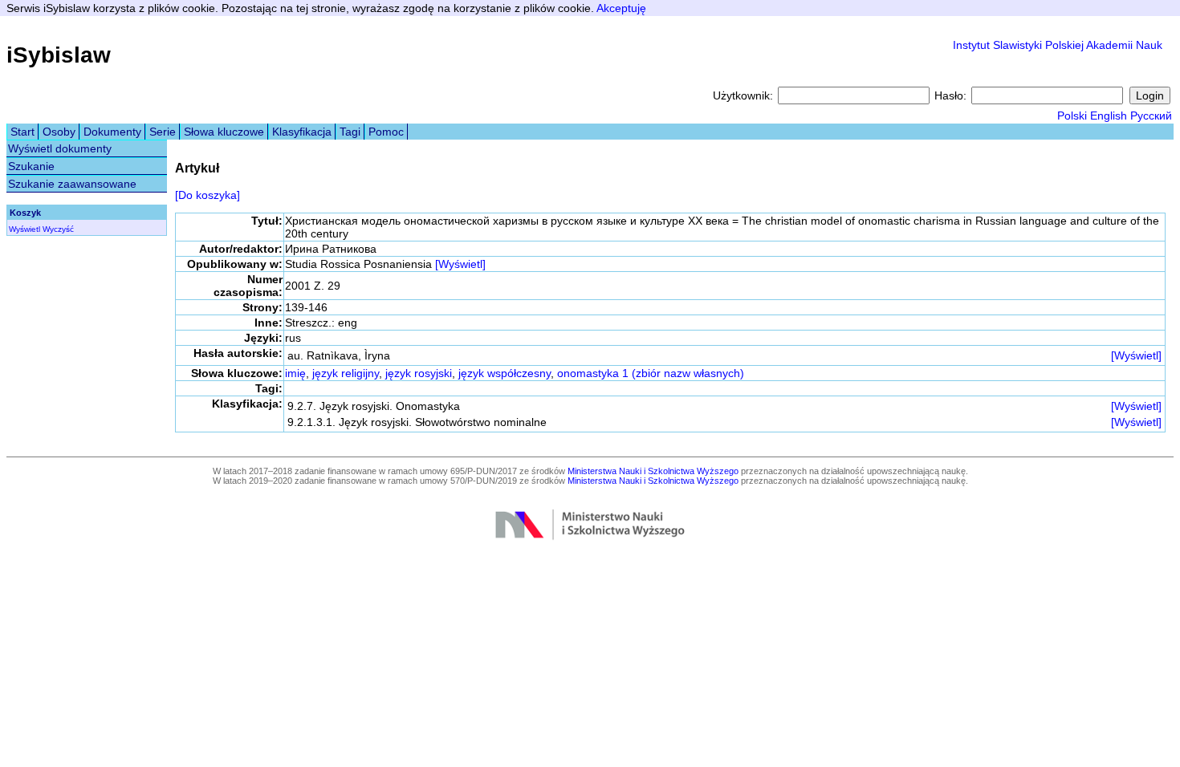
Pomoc (386, 131)
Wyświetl (24, 229)
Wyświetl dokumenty (60, 148)
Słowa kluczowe (224, 131)
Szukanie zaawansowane (72, 183)
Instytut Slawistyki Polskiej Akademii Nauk (1057, 45)
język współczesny (504, 373)
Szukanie (31, 166)
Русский (1151, 115)
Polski (1072, 115)
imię (295, 373)
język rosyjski (418, 373)
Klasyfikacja (302, 131)
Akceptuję (621, 8)
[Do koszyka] (207, 195)
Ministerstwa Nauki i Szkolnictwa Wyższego (653, 471)
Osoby (59, 131)
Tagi (350, 131)
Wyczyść (58, 229)
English (1108, 115)
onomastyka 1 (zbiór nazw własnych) (650, 373)
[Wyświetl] (460, 264)
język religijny (345, 373)
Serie (162, 131)
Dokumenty (112, 131)
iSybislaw (58, 55)
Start (22, 131)
